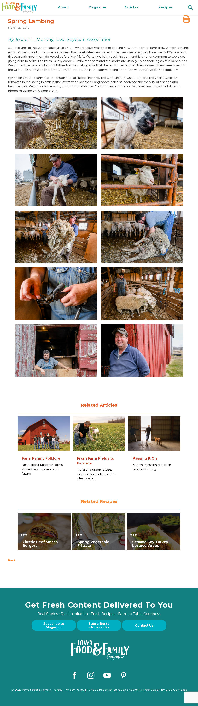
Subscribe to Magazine (53, 625)
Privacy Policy (74, 689)
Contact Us (144, 625)
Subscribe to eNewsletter (99, 625)
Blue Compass (176, 689)
